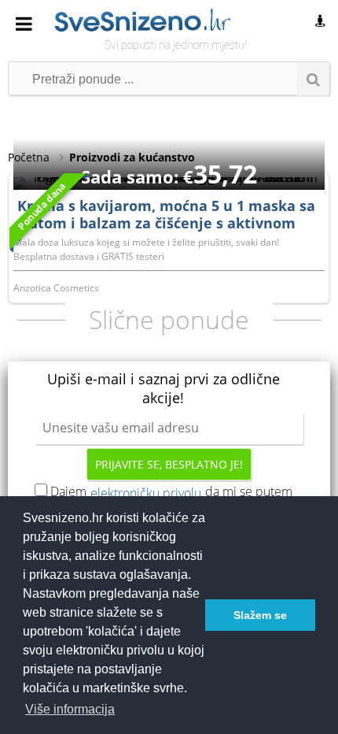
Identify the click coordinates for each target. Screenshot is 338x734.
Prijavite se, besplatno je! (169, 464)
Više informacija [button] (70, 709)
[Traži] (312, 78)
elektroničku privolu (145, 493)
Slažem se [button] (260, 615)
